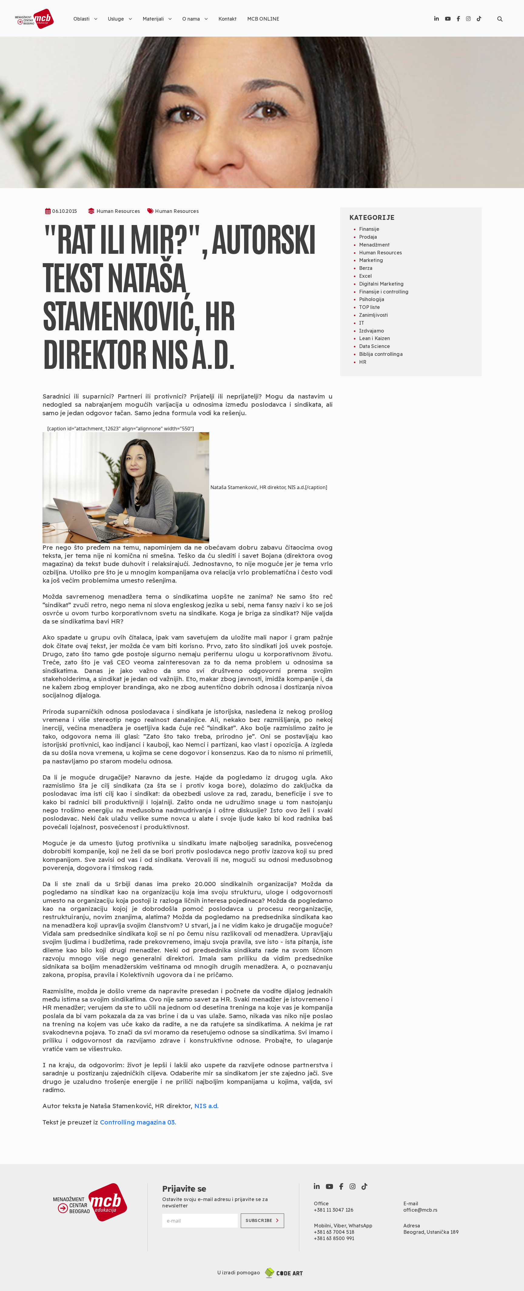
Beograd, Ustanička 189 (431, 1232)
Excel (365, 276)
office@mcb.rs (420, 1210)
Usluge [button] (116, 19)
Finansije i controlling (384, 292)
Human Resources (118, 211)
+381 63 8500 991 (334, 1238)
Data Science (374, 346)
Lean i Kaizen (374, 338)
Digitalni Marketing (381, 284)
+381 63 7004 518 (334, 1232)
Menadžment (374, 245)
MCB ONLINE (263, 19)
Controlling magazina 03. (137, 1122)
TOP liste (369, 307)
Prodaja (368, 237)
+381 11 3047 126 (333, 1210)
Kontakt (227, 19)
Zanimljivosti (373, 315)
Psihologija (372, 299)
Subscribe (259, 1220)
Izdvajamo (371, 331)
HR (362, 362)
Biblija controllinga (381, 354)
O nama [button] (191, 19)
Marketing (371, 260)
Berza (366, 268)
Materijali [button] (153, 19)
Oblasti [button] (81, 19)
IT (361, 323)
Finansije (369, 229)
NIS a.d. (206, 1106)
